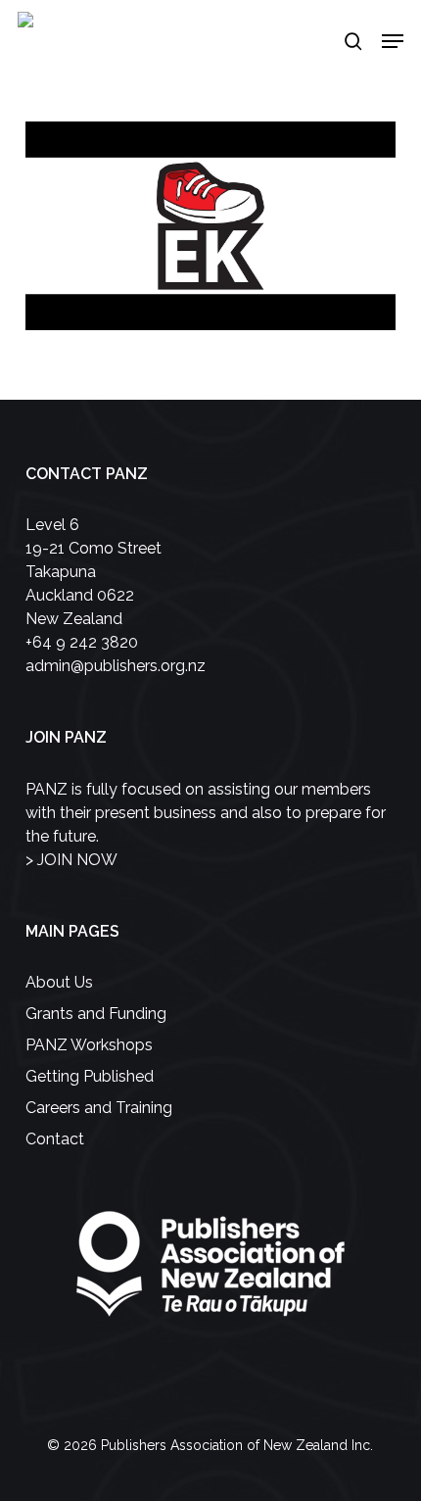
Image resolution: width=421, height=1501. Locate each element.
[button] (392, 41)
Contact (54, 1139)
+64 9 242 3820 (81, 642)
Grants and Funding (95, 1013)
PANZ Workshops (89, 1045)
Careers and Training (98, 1107)
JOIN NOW (77, 859)
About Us (59, 982)
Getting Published (89, 1076)
